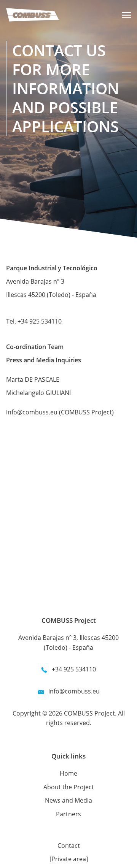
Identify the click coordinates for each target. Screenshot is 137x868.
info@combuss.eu (31, 412)
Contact (68, 845)
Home (68, 773)
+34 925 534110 (40, 321)
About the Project (68, 787)
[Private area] (68, 859)
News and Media (68, 800)
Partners (68, 814)
